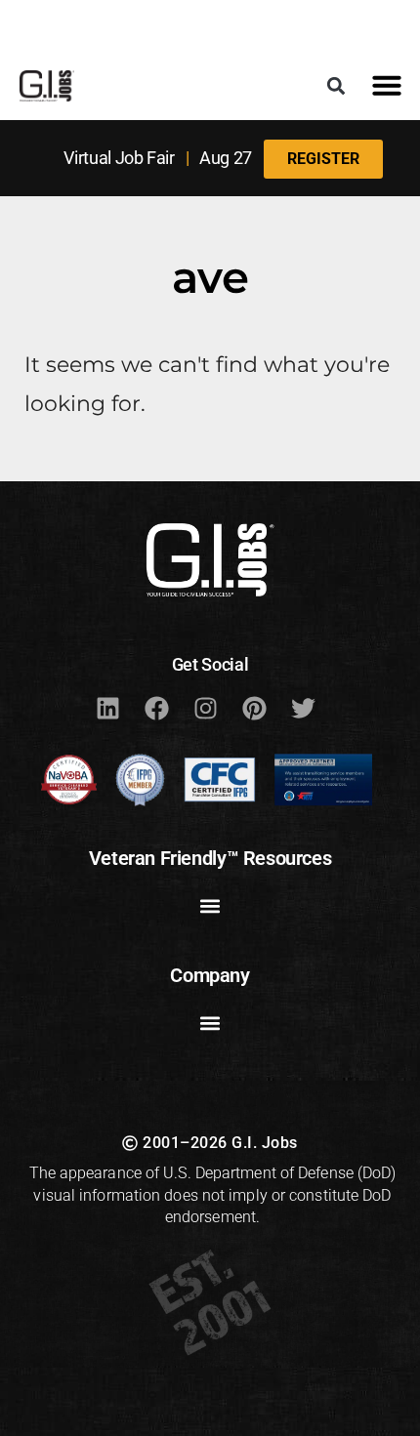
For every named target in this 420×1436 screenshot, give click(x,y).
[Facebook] (156, 707)
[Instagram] (205, 707)
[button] (335, 85)
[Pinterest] (254, 707)
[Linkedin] (107, 707)
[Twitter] (302, 707)
